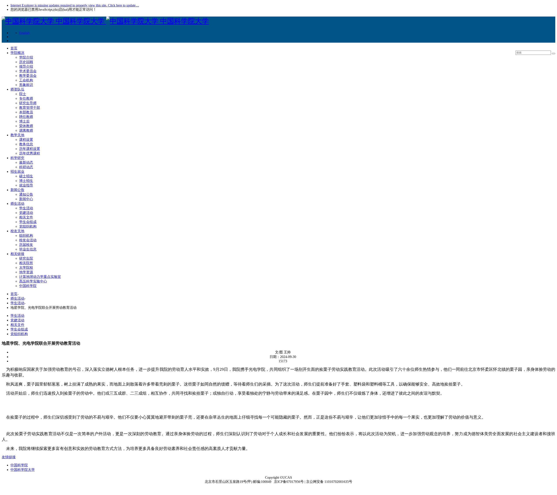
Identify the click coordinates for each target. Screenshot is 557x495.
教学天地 (17, 135)
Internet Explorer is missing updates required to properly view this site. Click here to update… (74, 5)
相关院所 (26, 263)
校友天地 (17, 231)
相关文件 (26, 217)
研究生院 (26, 258)
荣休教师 (26, 126)
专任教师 (26, 98)
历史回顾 (26, 62)
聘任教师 (26, 117)
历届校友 (26, 245)
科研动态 (26, 167)
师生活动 (17, 203)
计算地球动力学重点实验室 (40, 277)
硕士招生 (26, 176)
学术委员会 (28, 71)
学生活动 (26, 208)
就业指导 (26, 185)
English (24, 33)
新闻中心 (26, 199)
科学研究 (17, 158)
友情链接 (9, 457)
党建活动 (26, 213)
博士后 (24, 121)
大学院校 (26, 267)
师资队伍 (17, 89)
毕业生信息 (28, 249)
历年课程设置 (29, 149)
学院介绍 (26, 57)
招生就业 (17, 171)
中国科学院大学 (22, 470)
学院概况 (17, 53)
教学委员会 (28, 75)
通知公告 (26, 194)
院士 (22, 94)
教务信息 (26, 144)
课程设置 (26, 139)
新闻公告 (17, 190)
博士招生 (26, 181)
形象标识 (26, 85)
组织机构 (26, 235)
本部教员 (26, 112)
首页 (13, 48)
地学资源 (26, 272)
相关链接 (17, 254)
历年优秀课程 (29, 153)
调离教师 (26, 130)
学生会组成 (28, 222)
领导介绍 (26, 66)
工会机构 (26, 80)
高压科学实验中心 (33, 281)
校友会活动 (28, 240)
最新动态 (26, 162)
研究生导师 (28, 103)
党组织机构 (28, 226)
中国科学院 (28, 286)
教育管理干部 (29, 107)
